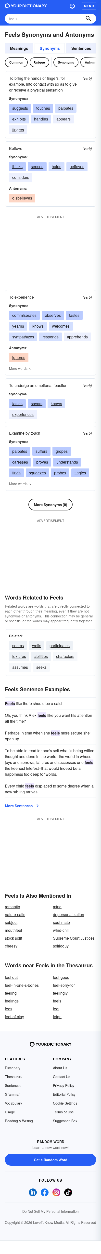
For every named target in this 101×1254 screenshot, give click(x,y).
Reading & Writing (19, 1120)
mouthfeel (13, 930)
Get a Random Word (50, 1159)
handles (41, 119)
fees (8, 1009)
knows (38, 326)
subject (11, 922)
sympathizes (23, 337)
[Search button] (88, 18)
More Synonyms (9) (50, 504)
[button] (72, 6)
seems (18, 645)
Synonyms (50, 48)
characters (65, 656)
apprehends (77, 337)
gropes (62, 451)
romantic (12, 906)
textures (19, 656)
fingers (18, 130)
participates (60, 645)
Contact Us (61, 1076)
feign (57, 1016)
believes (77, 166)
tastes (74, 315)
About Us (60, 1067)
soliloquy (61, 946)
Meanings (19, 48)
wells (36, 645)
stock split (13, 938)
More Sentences (19, 805)
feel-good (61, 977)
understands (67, 462)
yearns (18, 326)
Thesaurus (13, 1076)
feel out (11, 977)
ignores (18, 357)
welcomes (61, 326)
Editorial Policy (64, 1094)
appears (63, 119)
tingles (80, 473)
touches (43, 108)
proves (42, 462)
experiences (23, 414)
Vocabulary (13, 1103)
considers (20, 177)
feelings (12, 1001)
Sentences (81, 48)
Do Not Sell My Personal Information (50, 1211)
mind (57, 906)
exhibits (19, 119)
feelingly (60, 993)
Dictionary (12, 1067)
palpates (65, 108)
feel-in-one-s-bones (22, 985)
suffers (41, 451)
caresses (20, 462)
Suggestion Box (65, 1120)
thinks (17, 166)
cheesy (11, 946)
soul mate (61, 922)
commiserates (24, 315)
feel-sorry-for (64, 985)
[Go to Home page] (26, 6)
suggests (20, 108)
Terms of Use (63, 1111)
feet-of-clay (14, 1016)
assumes (20, 667)
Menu (89, 6)
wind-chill (61, 930)
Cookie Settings (65, 1103)
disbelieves (22, 198)
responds (50, 337)
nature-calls (15, 914)
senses (37, 166)
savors (36, 403)
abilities (41, 656)
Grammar (12, 1094)
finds (16, 473)
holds (56, 166)
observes (53, 315)
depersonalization (68, 914)
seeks (41, 667)
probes (60, 473)
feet (56, 1009)
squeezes (37, 473)
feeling (11, 993)
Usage (10, 1111)
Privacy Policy (63, 1085)
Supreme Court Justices (74, 938)
